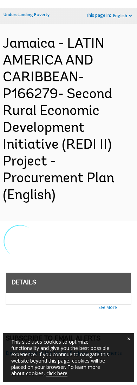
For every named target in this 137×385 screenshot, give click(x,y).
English (120, 16)
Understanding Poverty (27, 15)
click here (56, 373)
